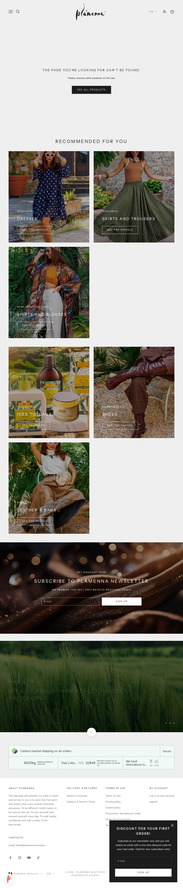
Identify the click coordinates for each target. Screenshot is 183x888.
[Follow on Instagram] (19, 857)
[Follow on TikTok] (38, 857)
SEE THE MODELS (35, 229)
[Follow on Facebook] (10, 857)
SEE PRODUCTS (33, 425)
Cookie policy (113, 807)
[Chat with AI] (9, 879)
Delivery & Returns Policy (81, 801)
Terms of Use (113, 796)
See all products (91, 89)
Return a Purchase (77, 796)
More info (167, 751)
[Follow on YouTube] (29, 857)
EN (151, 11)
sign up (122, 601)
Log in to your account (161, 796)
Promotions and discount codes (123, 813)
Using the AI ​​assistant (118, 819)
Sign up (143, 872)
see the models (35, 325)
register (153, 801)
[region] (91, 686)
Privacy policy (113, 801)
